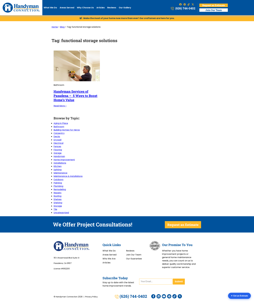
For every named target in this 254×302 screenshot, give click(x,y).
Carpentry (59, 133)
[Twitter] (180, 296)
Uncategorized (61, 212)
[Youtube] (164, 296)
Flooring (58, 149)
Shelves (58, 199)
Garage (58, 153)
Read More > (60, 105)
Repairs (57, 192)
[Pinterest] (169, 296)
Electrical (58, 143)
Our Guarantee (134, 258)
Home (55, 26)
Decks (57, 136)
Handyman (59, 156)
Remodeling (60, 189)
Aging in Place (61, 123)
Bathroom (59, 126)
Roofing (57, 196)
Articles (100, 7)
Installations (60, 162)
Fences (57, 146)
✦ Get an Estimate (239, 296)
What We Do (50, 7)
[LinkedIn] (159, 296)
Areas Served (67, 7)
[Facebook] (153, 296)
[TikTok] (174, 296)
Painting (58, 182)
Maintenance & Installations (68, 176)
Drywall (57, 139)
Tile (55, 209)
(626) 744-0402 (185, 8)
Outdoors (58, 179)
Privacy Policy (91, 296)
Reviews (111, 7)
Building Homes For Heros (67, 129)
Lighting (58, 169)
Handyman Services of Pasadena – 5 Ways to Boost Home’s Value (75, 95)
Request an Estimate (213, 5)
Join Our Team (213, 10)
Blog (62, 26)
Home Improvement (64, 159)
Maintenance (60, 172)
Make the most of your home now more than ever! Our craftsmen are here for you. (128, 18)
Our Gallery (125, 7)
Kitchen (58, 166)
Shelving (58, 202)
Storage (58, 206)
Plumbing (58, 186)
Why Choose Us (85, 7)
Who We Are (109, 258)
